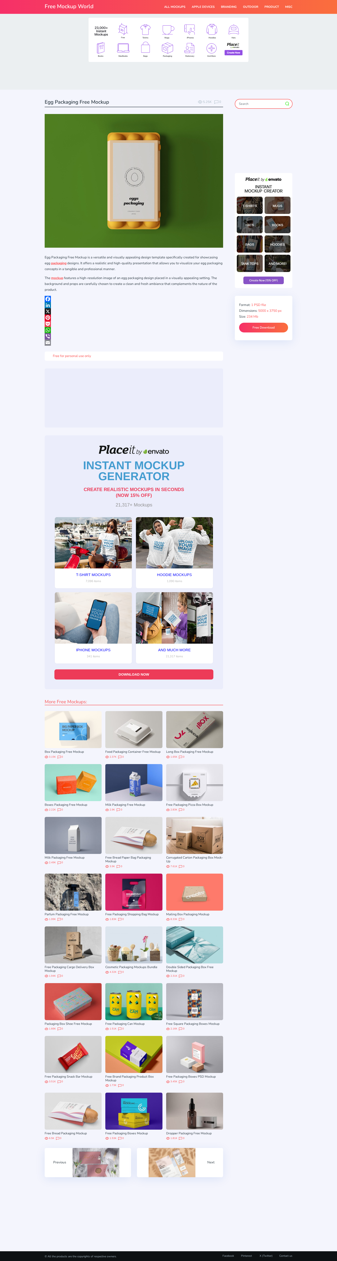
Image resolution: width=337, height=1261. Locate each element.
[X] (134, 311)
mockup (57, 278)
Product (271, 7)
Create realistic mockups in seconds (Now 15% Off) (134, 492)
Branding (229, 7)
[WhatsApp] (134, 330)
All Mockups (174, 7)
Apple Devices (203, 7)
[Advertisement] (168, 75)
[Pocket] (134, 324)
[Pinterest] (134, 318)
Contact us (285, 1256)
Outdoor (250, 7)
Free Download (264, 327)
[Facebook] (134, 299)
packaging (59, 263)
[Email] (134, 342)
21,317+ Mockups (134, 504)
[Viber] (134, 336)
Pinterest (246, 1256)
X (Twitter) (265, 1256)
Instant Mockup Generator (134, 471)
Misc (288, 7)
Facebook (228, 1256)
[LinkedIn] (134, 305)
